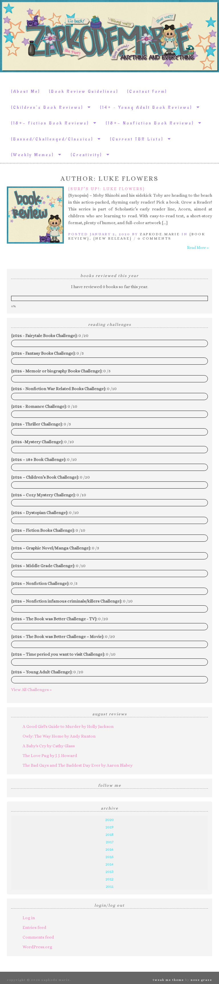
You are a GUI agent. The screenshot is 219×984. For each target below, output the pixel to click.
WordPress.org (37, 946)
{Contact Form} (147, 91)
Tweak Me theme (168, 980)
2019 (109, 827)
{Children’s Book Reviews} (49, 107)
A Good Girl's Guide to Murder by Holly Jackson (68, 726)
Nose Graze (201, 980)
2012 (109, 879)
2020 (109, 819)
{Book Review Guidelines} (84, 91)
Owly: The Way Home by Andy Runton (59, 736)
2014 (109, 864)
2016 (109, 849)
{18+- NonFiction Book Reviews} (152, 123)
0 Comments (154, 238)
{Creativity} (88, 155)
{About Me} (25, 91)
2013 (109, 871)
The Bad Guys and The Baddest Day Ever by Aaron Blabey (78, 765)
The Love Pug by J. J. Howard (50, 755)
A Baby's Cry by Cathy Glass (49, 745)
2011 (109, 886)
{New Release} (112, 238)
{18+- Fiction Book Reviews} (52, 123)
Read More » (198, 247)
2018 (109, 834)
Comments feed (38, 937)
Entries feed (34, 927)
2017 (109, 842)
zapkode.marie (160, 234)
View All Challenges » (31, 689)
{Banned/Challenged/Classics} (54, 139)
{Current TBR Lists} (139, 139)
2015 (109, 856)
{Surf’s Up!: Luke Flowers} (106, 188)
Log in (29, 917)
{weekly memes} (34, 155)
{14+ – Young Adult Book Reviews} (148, 107)
